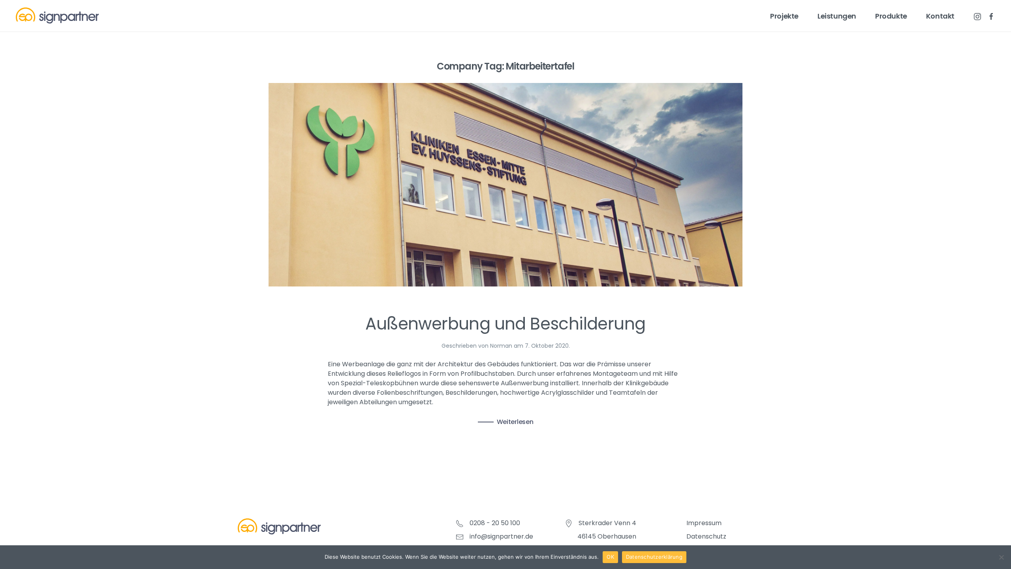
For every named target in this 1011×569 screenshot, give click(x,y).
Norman (501, 346)
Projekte (784, 16)
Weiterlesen (515, 421)
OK (610, 557)
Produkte (891, 16)
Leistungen (836, 16)
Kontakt (940, 16)
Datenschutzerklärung (654, 557)
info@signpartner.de (501, 536)
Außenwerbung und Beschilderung (505, 323)
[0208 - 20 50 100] (460, 523)
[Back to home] (57, 16)
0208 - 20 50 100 (495, 523)
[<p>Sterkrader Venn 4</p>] (569, 523)
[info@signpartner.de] (460, 536)
